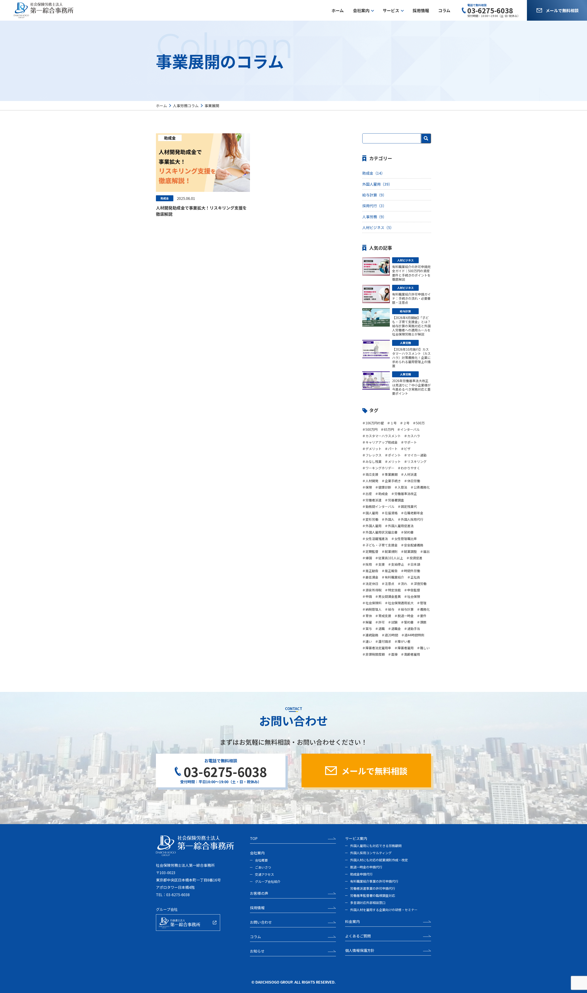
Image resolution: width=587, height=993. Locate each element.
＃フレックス (372, 455)
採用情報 (421, 10)
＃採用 (367, 564)
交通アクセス (264, 874)
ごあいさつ (263, 867)
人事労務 (405, 343)
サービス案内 (356, 838)
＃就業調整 (409, 551)
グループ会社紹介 (267, 881)
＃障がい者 (402, 641)
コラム (444, 10)
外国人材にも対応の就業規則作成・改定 (379, 860)
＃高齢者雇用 (410, 654)
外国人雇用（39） (377, 184)
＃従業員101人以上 (389, 558)
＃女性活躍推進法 (375, 538)
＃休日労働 (412, 480)
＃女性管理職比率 (404, 538)
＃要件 (421, 615)
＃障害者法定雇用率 (376, 648)
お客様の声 (259, 893)
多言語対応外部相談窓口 (367, 902)
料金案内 (352, 921)
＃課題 (421, 622)
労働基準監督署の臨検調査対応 (372, 895)
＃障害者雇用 (404, 648)
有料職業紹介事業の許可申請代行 (374, 881)
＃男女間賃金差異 (388, 596)
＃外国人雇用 (372, 525)
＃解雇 (367, 622)
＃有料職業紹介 (393, 577)
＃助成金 (381, 493)
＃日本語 (413, 564)
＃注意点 (388, 583)
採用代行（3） (374, 205)
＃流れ (402, 583)
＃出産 (367, 493)
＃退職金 (394, 628)
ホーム (338, 10)
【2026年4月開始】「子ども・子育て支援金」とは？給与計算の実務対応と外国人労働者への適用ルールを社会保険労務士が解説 (411, 326)
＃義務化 (423, 609)
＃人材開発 (370, 480)
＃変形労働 (370, 519)
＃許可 (380, 622)
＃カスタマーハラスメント (381, 436)
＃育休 (367, 615)
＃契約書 (407, 532)
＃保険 (367, 487)
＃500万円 (369, 429)
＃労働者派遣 (372, 500)
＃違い (367, 641)
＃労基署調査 (394, 500)
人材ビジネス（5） (378, 227)
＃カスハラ (412, 436)
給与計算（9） (374, 195)
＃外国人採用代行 (410, 519)
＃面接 (393, 654)
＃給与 (389, 609)
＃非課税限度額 (373, 654)
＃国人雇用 (370, 513)
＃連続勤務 (370, 635)
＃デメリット (372, 448)
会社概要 (261, 860)
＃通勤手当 (412, 628)
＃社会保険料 (372, 603)
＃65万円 (387, 429)
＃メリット (393, 461)
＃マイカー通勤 (415, 455)
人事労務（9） (374, 216)
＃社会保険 (412, 596)
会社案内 (361, 10)
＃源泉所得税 (372, 590)
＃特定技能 (393, 590)
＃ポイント (393, 455)
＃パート (391, 448)
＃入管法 (400, 487)
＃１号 (392, 423)
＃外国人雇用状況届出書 (380, 532)
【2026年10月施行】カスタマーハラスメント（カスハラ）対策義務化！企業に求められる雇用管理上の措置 (411, 357)
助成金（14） (373, 173)
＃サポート (409, 442)
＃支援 (380, 564)
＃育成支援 (383, 615)
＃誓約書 (407, 622)
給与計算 (405, 311)
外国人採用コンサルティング (371, 852)
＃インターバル (408, 429)
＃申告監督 (412, 590)
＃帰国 (367, 558)
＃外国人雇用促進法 (399, 525)
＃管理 (421, 603)
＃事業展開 (390, 474)
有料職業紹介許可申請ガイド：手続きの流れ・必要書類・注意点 (411, 298)
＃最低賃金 (370, 577)
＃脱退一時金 (404, 615)
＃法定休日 (370, 583)
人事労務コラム (186, 105)
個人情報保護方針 (359, 950)
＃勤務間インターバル (378, 506)
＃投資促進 (414, 558)
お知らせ (257, 951)
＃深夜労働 (418, 583)
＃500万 (419, 423)
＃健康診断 (383, 487)
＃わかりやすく (409, 468)
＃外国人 (388, 519)
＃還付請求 (383, 641)
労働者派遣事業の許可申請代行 (372, 888)
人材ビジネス (405, 260)
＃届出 (425, 551)
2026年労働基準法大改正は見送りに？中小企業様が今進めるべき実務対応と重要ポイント (411, 387)
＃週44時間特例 (412, 635)
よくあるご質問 (358, 936)
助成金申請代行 (361, 874)
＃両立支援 (370, 474)
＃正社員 (413, 577)
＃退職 (380, 628)
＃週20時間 (390, 635)
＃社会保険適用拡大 (399, 603)
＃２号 (405, 423)
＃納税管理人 (372, 609)
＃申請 (367, 596)
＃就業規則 (390, 551)
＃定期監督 (370, 551)
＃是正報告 (390, 570)
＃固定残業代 (407, 506)
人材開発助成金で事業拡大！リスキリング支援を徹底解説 (201, 211)
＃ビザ (405, 448)
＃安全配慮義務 (412, 545)
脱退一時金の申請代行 (366, 867)
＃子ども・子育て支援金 (380, 545)
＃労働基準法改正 (404, 493)
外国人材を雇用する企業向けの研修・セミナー (384, 909)
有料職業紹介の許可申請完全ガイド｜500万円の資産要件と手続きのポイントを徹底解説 (411, 273)
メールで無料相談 (562, 10)
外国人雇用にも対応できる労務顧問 (375, 845)
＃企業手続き (391, 480)
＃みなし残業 (372, 461)
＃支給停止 (396, 564)
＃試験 (393, 622)
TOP (254, 838)
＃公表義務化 (420, 487)
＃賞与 (367, 628)
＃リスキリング (415, 461)
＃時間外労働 (410, 570)
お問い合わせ (261, 922)
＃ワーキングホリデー (378, 468)
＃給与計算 (406, 609)
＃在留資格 (390, 513)
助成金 (165, 198)
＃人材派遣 (409, 474)
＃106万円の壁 (373, 423)
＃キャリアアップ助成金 (380, 442)
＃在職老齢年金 (412, 513)
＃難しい (423, 648)
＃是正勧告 (370, 570)
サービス (391, 10)
